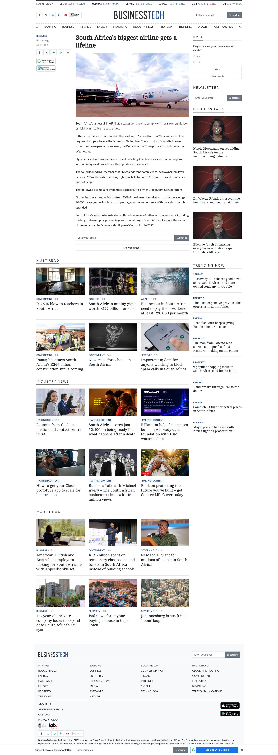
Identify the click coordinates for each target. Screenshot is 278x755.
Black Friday (150, 665)
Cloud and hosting (205, 670)
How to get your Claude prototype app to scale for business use (58, 490)
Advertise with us (50, 709)
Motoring (120, 26)
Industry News (143, 26)
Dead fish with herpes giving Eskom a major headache (213, 325)
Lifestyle (146, 355)
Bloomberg (42, 40)
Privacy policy (48, 719)
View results (217, 76)
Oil (224, 3)
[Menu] (37, 26)
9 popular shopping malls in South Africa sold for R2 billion (215, 369)
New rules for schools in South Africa (110, 362)
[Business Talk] (75, 15)
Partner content (48, 420)
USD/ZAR (97, 3)
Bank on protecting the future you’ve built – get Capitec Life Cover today (162, 490)
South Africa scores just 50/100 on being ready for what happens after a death (112, 429)
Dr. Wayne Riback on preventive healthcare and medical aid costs (216, 200)
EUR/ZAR (163, 3)
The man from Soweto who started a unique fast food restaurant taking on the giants (215, 347)
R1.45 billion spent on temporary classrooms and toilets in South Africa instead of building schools (112, 562)
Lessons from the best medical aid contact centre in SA (59, 429)
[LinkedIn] (59, 15)
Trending (185, 26)
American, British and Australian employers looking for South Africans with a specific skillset (59, 562)
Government (44, 299)
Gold (194, 3)
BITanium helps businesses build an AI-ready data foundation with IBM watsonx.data (164, 432)
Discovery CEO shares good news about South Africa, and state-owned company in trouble (217, 282)
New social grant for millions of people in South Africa (164, 560)
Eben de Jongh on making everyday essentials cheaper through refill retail (213, 248)
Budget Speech (48, 670)
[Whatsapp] (53, 15)
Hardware (45, 680)
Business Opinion (152, 670)
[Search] (240, 26)
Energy (102, 26)
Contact (44, 714)
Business (68, 26)
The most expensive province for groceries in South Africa (217, 304)
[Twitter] (46, 15)
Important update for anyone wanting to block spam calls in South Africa (163, 364)
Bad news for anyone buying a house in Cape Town (108, 620)
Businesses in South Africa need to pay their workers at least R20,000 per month (164, 308)
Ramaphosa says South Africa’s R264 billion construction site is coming (59, 364)
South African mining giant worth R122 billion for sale (112, 306)
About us (44, 704)
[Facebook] (39, 15)
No (198, 61)
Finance (85, 26)
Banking (50, 26)
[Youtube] (66, 15)
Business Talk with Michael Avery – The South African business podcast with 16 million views (112, 492)
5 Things (198, 274)
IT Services (199, 680)
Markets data (44, 3)
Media (94, 686)
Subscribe (234, 15)
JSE (62, 3)
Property (166, 26)
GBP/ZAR (130, 3)
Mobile (146, 686)
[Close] (242, 749)
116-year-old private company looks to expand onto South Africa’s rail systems (58, 623)
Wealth (203, 26)
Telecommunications (207, 691)
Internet (147, 680)
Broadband (200, 665)
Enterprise (97, 675)
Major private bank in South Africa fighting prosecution (213, 429)
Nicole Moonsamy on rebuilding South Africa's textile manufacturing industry (216, 152)
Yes (198, 56)
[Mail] (68, 52)
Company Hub (223, 26)
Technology (149, 691)
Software (96, 691)
